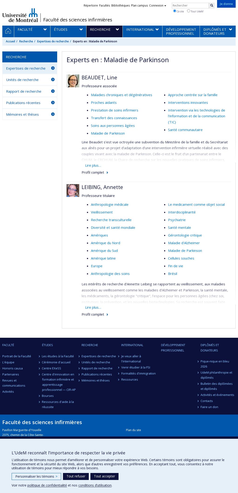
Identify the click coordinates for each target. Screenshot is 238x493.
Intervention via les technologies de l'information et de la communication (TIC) (196, 116)
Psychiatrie (177, 219)
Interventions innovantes (188, 102)
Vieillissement (102, 212)
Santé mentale (179, 227)
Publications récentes (23, 102)
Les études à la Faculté (58, 356)
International (132, 345)
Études (47, 345)
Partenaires (10, 374)
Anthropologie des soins (110, 273)
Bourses (48, 396)
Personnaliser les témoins (36, 476)
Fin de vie (175, 265)
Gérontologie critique (185, 235)
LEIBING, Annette (102, 186)
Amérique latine (103, 258)
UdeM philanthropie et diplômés (216, 375)
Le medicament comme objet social (196, 204)
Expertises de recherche (53, 41)
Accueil (10, 41)
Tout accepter (104, 476)
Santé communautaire (185, 129)
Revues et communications (13, 383)
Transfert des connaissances (114, 117)
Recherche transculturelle (111, 219)
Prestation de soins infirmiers (114, 110)
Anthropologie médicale (110, 204)
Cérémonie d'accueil (56, 362)
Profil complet (93, 172)
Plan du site (133, 430)
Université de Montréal (20, 15)
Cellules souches (181, 258)
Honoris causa (12, 368)
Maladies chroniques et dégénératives (121, 94)
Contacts (207, 401)
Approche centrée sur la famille (193, 94)
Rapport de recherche (23, 91)
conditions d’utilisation (95, 485)
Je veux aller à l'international (131, 358)
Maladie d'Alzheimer (184, 242)
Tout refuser (75, 476)
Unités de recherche (22, 79)
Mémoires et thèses (22, 114)
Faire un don (209, 407)
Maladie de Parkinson (108, 133)
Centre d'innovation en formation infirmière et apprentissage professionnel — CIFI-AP (59, 382)
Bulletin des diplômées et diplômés (217, 386)
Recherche (26, 41)
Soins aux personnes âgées (113, 125)
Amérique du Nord (105, 242)
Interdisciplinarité (182, 212)
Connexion (156, 5)
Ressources (129, 379)
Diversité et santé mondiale (113, 227)
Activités (8, 391)
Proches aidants (104, 102)
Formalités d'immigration (138, 373)
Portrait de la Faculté (16, 356)
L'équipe (8, 362)
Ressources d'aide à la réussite (58, 404)
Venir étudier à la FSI (135, 367)
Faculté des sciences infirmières (77, 19)
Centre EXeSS (51, 368)
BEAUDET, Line (99, 77)
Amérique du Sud (104, 250)
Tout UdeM (196, 11)
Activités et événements (217, 395)
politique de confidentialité (47, 485)
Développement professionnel (173, 347)
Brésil (172, 273)
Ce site (180, 11)
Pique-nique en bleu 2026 (215, 363)
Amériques (99, 235)
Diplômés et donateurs (210, 347)
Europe (96, 265)
